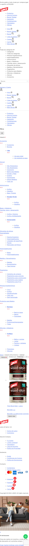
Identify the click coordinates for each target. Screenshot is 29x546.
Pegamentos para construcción (16, 278)
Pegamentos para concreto (15, 276)
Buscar (9, 34)
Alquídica (17, 227)
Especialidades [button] (4, 233)
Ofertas (9, 25)
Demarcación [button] (11, 220)
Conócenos (10, 433)
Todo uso (10, 181)
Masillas (9, 262)
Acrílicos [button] (10, 333)
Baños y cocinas (19, 339)
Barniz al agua (18, 312)
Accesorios (10, 145)
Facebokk (10, 482)
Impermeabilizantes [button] (6, 248)
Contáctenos (11, 468)
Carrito (9, 42)
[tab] (14, 142)
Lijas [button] (8, 150)
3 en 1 (9, 289)
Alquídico (10, 191)
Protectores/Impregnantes (15, 322)
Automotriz (10, 170)
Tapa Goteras (11, 266)
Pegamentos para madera (15, 280)
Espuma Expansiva (13, 237)
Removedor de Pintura (14, 245)
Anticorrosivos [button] (4, 185)
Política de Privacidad (13, 448)
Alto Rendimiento (12, 168)
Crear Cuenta (4, 545)
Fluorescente (11, 177)
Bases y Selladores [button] (5, 208)
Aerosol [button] (2, 162)
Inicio (9, 29)
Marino (16, 314)
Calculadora (10, 23)
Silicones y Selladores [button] (6, 328)
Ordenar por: (13, 357)
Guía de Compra (12, 15)
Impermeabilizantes (13, 239)
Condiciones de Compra (14, 458)
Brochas (9, 147)
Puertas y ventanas (20, 343)
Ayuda (9, 456)
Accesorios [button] (3, 141)
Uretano (16, 345)
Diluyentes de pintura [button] (6, 231)
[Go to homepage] (4, 424)
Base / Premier (11, 193)
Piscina (9, 243)
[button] (1, 143)
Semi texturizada (12, 297)
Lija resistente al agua (20, 158)
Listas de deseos (12, 37)
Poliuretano (17, 316)
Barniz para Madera (13, 172)
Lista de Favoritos (12, 446)
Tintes (9, 324)
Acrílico (9, 189)
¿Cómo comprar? (12, 442)
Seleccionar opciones (22, 414)
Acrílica (16, 225)
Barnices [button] (10, 307)
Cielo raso (10, 295)
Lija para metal (18, 156)
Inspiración (10, 19)
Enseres (9, 175)
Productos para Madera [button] (7, 301)
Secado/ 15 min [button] (12, 197)
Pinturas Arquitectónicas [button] (7, 285)
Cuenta (9, 39)
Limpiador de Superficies (14, 241)
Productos (10, 13)
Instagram (10, 479)
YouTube (10, 486)
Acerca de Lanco (12, 431)
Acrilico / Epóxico (12, 214)
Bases (9, 252)
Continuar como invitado (16, 545)
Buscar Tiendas (11, 17)
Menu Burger (11, 44)
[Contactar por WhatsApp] (25, 536)
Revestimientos (11, 264)
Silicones (9, 351)
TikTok (9, 489)
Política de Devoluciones (14, 460)
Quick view (11, 416)
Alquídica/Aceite (12, 293)
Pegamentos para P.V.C (14, 282)
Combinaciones (12, 21)
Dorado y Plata (11, 173)
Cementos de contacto (14, 274)
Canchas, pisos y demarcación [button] (9, 210)
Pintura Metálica (12, 179)
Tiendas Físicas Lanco (13, 470)
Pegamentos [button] (4, 270)
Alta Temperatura (12, 166)
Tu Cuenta (10, 440)
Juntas (16, 341)
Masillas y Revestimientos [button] (8, 258)
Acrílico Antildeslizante (14, 216)
